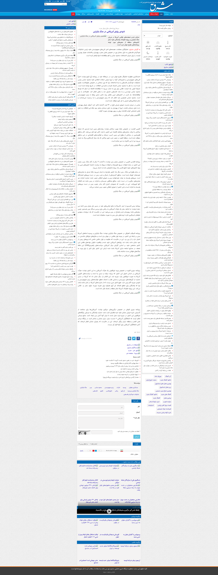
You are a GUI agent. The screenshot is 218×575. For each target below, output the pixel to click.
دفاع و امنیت (128, 14)
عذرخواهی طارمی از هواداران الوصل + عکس (60, 40)
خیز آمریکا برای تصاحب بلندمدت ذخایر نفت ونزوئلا (159, 297)
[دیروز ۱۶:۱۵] (109, 511)
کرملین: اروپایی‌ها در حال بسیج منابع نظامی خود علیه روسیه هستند (158, 183)
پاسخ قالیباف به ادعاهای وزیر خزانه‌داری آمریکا (60, 37)
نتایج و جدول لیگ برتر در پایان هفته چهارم (61, 84)
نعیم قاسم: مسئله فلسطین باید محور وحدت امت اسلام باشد (158, 319)
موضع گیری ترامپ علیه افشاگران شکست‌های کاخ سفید (158, 142)
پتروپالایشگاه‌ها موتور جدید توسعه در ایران (109, 561)
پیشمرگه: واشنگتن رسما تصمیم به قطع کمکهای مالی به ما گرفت (159, 193)
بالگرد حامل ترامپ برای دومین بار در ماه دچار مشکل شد (159, 352)
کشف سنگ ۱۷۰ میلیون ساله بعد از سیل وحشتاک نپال (60, 51)
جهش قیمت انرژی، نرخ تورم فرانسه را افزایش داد (159, 342)
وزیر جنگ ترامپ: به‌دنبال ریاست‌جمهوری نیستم (157, 237)
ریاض (116, 391)
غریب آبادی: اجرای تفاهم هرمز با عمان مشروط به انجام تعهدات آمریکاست (61, 180)
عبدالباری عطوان (133, 387)
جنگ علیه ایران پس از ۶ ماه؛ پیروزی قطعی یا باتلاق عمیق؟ (159, 76)
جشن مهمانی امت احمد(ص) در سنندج (88, 561)
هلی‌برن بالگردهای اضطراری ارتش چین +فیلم (60, 223)
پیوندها (78, 14)
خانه (171, 14)
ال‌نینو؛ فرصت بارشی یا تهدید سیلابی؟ (62, 116)
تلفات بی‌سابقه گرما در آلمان (163, 370)
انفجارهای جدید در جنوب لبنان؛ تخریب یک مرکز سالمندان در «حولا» (60, 254)
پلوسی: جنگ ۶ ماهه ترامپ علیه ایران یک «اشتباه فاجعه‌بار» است (158, 198)
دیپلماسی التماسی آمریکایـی (65, 122)
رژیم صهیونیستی (109, 387)
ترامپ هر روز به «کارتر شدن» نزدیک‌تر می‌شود (158, 123)
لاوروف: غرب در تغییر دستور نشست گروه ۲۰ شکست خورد (122, 360)
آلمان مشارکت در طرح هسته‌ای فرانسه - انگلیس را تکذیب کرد (158, 208)
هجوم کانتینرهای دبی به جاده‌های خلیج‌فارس (60, 32)
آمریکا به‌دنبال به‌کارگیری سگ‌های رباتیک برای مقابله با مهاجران (159, 88)
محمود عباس (98, 387)
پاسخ (81, 451)
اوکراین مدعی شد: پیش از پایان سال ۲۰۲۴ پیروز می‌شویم (122, 366)
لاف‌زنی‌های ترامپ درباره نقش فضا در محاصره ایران (159, 302)
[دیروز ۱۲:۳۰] (88, 471)
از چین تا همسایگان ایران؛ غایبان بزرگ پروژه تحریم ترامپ (159, 119)
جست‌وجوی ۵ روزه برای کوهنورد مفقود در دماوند (59, 81)
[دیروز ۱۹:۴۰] (109, 526)
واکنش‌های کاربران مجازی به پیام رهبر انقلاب (60, 97)
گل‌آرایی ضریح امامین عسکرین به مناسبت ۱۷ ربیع (59, 263)
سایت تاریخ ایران (151, 380)
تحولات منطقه (154, 14)
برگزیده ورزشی (135, 516)
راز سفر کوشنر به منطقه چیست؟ (162, 187)
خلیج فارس (109, 391)
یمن (91, 387)
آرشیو (61, 1)
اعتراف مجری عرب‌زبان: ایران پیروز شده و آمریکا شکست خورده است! (158, 347)
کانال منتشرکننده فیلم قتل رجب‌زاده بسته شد (90, 481)
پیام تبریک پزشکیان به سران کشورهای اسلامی (60, 284)
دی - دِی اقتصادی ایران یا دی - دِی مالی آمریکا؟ (158, 102)
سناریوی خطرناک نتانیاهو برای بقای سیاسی (61, 194)
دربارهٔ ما (47, 1)
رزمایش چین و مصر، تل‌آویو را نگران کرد (160, 230)
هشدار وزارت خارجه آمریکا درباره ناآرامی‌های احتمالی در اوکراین (159, 233)
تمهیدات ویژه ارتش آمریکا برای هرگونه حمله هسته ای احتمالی (159, 241)
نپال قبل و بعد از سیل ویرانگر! (64, 43)
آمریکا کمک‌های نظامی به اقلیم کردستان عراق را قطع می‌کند (158, 223)
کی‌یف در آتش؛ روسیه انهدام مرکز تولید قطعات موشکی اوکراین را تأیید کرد (158, 279)
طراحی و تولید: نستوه (109, 572)
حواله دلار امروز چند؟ (165, 25)
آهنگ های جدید (166, 394)
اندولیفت (151, 405)
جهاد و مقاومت (119, 14)
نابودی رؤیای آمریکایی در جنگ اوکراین (109, 31)
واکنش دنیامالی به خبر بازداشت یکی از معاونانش (59, 234)
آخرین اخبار (71, 105)
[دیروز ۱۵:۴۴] (109, 471)
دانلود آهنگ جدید (165, 380)
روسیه (124, 387)
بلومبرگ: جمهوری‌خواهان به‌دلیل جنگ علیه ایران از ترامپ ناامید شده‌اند (158, 84)
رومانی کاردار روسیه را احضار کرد (129, 369)
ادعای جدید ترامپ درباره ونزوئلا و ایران (160, 323)
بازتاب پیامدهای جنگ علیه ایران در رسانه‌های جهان (159, 106)
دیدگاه (83, 14)
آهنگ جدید (156, 398)
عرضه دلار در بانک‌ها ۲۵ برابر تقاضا (63, 79)
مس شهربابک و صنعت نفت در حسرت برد (61, 258)
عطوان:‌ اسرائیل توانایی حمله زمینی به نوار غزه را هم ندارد (123, 372)
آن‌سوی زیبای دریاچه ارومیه (132, 560)
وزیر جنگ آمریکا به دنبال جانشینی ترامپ (159, 283)
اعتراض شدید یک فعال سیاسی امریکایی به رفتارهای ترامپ (160, 337)
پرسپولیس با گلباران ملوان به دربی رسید (131, 535)
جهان (161, 14)
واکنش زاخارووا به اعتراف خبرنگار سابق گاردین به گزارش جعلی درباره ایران (158, 362)
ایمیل (138, 412)
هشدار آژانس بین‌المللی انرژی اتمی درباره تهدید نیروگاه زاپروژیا (121, 377)
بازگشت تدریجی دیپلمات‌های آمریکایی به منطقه (157, 227)
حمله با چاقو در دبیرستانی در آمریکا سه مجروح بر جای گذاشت (158, 314)
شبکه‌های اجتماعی (138, 14)
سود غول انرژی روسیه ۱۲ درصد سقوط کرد (61, 133)
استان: (170, 35)
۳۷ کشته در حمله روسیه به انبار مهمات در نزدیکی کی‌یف (158, 162)
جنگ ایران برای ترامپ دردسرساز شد (160, 166)
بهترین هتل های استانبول (163, 383)
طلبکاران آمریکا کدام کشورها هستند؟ (62, 109)
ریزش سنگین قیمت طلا (164, 28)
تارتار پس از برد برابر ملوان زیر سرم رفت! (61, 60)
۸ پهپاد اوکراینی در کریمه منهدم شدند (128, 374)
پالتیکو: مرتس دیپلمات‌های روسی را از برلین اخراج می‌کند (158, 129)
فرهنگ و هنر (109, 14)
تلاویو (101, 391)
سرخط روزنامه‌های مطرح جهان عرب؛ (109, 28)
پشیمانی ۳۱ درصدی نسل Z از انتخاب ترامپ (159, 80)
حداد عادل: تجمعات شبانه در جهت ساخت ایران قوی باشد (60, 150)
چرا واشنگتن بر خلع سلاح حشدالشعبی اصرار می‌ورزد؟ (159, 287)
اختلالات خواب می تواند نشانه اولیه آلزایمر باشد (60, 130)
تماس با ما (54, 1)
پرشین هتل (167, 398)
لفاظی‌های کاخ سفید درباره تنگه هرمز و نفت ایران (157, 275)
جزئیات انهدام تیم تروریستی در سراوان (109, 481)
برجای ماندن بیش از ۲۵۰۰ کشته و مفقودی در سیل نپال (159, 251)
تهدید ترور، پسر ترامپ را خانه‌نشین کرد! (159, 126)
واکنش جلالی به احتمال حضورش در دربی (61, 218)
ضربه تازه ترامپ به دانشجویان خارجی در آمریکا (158, 133)
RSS (67, 1)
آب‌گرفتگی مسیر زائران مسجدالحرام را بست (61, 76)
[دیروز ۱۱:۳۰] (88, 491)
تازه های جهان (168, 71)
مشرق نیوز (157, 5)
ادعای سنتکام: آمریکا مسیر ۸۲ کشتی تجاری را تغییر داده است (159, 271)
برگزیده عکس (136, 542)
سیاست (167, 14)
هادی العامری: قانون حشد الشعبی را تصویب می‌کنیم (159, 357)
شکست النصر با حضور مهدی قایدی (63, 197)
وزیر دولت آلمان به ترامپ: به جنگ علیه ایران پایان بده (159, 178)
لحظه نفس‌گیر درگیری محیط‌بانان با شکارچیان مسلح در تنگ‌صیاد (117, 510)
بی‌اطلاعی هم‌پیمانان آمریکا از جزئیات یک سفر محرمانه (159, 246)
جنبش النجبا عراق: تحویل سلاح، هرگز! (160, 174)
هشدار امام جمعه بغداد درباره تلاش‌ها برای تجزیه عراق (159, 213)
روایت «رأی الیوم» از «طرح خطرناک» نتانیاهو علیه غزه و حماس (60, 278)
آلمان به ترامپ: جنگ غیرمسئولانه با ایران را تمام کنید (158, 218)
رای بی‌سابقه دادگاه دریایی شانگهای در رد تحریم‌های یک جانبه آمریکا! (160, 327)
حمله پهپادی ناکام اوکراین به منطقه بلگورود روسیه (125, 363)
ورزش (146, 14)
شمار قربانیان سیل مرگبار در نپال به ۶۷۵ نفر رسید (159, 137)
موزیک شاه (158, 376)
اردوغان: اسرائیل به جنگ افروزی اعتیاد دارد (159, 268)
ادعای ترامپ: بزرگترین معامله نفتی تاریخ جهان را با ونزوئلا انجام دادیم (158, 264)
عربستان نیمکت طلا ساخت (65, 34)
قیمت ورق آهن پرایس (164, 405)
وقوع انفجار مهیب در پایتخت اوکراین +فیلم (159, 311)
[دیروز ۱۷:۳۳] (130, 471)
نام (139, 406)
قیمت (171, 21)
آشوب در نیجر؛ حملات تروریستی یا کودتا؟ (159, 158)
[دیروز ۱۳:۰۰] (88, 551)
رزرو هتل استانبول (165, 387)
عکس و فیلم (90, 14)
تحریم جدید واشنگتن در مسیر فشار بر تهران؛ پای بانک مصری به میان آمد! (158, 367)
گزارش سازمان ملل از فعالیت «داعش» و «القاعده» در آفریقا (160, 170)
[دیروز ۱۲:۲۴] (130, 491)
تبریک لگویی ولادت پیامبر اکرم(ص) (63, 128)
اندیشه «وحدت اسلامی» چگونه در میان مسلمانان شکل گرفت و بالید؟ (158, 93)
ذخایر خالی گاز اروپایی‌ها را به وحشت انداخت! (158, 110)
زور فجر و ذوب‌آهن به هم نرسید (64, 247)
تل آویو (123, 391)
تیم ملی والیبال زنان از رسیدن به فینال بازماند (60, 100)
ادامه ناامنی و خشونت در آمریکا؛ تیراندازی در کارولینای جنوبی (159, 114)
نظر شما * (136, 418)
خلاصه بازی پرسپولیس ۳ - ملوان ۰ (63, 237)
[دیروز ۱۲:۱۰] (109, 491)
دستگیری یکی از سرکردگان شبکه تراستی (130, 481)
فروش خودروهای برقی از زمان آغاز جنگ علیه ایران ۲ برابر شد (61, 142)
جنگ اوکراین (83, 387)
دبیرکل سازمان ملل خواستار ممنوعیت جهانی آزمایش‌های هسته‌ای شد (159, 98)
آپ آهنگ (168, 376)
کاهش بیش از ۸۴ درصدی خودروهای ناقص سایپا (59, 282)
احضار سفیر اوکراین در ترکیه (163, 146)
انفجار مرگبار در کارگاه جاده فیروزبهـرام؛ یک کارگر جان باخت (60, 190)
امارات (118, 387)
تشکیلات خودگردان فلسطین (131, 394)
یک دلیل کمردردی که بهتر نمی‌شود (63, 125)
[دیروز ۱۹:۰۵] (109, 551)
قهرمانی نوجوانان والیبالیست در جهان (109, 535)
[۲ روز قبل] (88, 526)
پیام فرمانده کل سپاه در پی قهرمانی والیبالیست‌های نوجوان (64, 155)
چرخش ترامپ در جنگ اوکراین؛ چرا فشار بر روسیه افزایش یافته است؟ (160, 307)
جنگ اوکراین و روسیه (133, 391)
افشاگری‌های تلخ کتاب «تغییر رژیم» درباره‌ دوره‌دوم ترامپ (160, 259)
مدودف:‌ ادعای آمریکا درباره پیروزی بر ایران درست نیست (160, 332)
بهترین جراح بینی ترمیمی (163, 391)
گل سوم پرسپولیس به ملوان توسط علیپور (61, 274)
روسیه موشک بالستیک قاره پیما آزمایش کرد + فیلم (159, 203)
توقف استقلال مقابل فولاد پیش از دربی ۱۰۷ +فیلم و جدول (88, 535)
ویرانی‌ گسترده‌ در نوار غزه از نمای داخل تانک (60, 159)
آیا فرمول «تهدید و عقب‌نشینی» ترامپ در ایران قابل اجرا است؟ (159, 292)
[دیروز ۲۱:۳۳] (130, 526)
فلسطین (95, 391)
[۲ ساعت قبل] (130, 551)
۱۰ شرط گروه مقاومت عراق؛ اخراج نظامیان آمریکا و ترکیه (158, 150)
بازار (73, 14)
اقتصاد (97, 14)
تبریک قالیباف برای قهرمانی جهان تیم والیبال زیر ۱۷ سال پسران (60, 203)
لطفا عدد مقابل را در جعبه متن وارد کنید (129, 431)
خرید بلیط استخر (154, 401)
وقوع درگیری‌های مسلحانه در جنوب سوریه (159, 255)
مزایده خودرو (167, 401)
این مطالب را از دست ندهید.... (130, 462)
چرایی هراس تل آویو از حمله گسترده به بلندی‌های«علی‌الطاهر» (63, 47)
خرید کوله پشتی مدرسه (164, 412)
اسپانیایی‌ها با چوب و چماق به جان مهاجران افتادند (160, 155)
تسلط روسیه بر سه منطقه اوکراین (161, 189)
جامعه (102, 14)
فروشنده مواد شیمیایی (164, 409)
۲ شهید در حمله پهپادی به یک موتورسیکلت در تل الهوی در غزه (60, 93)
